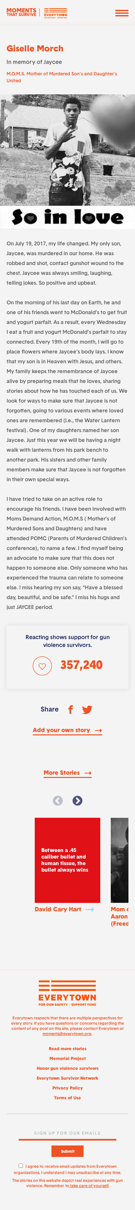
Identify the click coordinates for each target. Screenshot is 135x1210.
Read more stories (68, 1049)
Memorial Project (67, 1059)
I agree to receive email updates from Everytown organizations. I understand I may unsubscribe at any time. (67, 1169)
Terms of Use (67, 1098)
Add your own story (62, 731)
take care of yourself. (89, 1186)
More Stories (62, 773)
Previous (57, 801)
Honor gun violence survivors (68, 1069)
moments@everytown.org (67, 1034)
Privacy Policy (67, 1088)
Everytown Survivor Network (67, 1078)
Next (77, 801)
